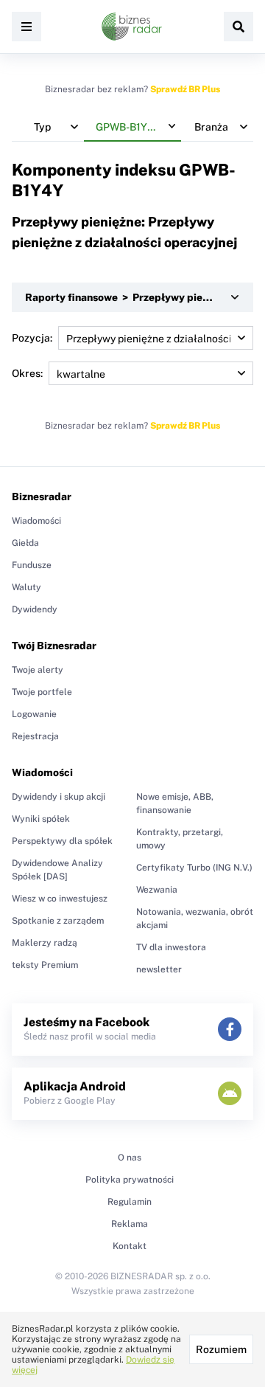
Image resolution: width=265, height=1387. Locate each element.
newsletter (159, 969)
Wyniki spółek (41, 819)
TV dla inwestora (171, 947)
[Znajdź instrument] (238, 26)
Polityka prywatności (129, 1180)
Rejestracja (35, 736)
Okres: (27, 373)
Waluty (26, 587)
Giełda (25, 543)
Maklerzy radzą (44, 943)
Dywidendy (34, 609)
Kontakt (129, 1246)
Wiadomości (36, 521)
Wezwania (156, 890)
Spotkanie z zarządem (58, 921)
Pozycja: (32, 338)
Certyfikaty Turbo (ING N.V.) (194, 867)
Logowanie (34, 714)
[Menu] (26, 26)
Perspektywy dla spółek (62, 841)
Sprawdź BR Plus (185, 89)
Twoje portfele (42, 692)
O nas (129, 1157)
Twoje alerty (37, 670)
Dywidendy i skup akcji (58, 797)
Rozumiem (221, 1349)
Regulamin (129, 1202)
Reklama (129, 1224)
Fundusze (32, 565)
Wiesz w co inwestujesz (59, 898)
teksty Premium (45, 965)
